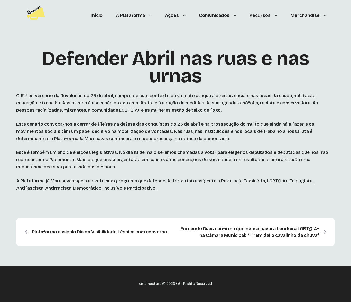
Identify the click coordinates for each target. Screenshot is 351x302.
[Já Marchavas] (37, 15)
